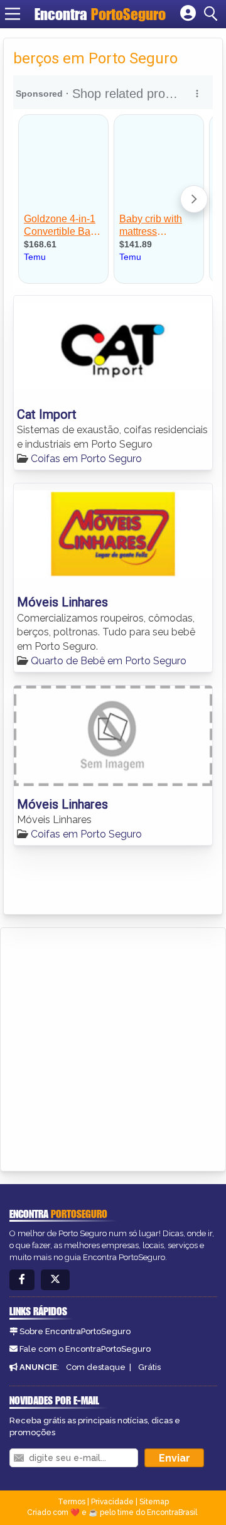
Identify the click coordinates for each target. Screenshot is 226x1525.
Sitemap (154, 1501)
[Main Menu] (12, 13)
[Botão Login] (188, 14)
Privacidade (112, 1501)
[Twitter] (55, 1279)
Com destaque (96, 1367)
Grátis (149, 1367)
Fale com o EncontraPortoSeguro (85, 1349)
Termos (71, 1501)
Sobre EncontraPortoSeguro (75, 1331)
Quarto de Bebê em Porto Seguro (108, 661)
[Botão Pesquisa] (212, 13)
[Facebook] (22, 1279)
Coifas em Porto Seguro (86, 459)
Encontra (100, 14)
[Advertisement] (113, 1047)
